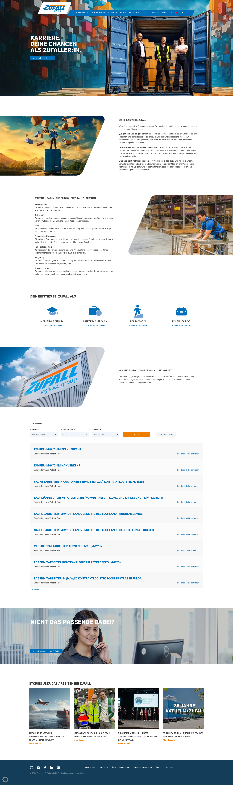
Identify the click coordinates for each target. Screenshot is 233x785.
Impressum (103, 767)
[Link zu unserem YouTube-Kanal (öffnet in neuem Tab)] (38, 767)
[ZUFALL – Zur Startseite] (54, 8)
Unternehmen (117, 13)
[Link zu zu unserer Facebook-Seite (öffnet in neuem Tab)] (45, 767)
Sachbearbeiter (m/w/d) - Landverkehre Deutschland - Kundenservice (88, 514)
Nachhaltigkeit (135, 13)
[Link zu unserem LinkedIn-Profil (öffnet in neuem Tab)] (52, 767)
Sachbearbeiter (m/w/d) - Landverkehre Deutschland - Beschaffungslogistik (94, 530)
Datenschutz (124, 767)
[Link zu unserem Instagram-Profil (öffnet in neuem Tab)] (32, 767)
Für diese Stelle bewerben (188, 453)
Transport (81, 13)
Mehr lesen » (35, 743)
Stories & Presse (152, 13)
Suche (136, 434)
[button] (183, 13)
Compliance (89, 767)
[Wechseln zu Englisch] (176, 13)
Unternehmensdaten (143, 767)
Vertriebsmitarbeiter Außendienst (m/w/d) (68, 546)
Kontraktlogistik (99, 13)
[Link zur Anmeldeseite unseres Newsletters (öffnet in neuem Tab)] (58, 767)
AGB (114, 767)
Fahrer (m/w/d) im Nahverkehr (57, 465)
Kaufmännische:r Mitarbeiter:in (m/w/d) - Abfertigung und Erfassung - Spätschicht (99, 498)
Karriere (166, 13)
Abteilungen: (97, 429)
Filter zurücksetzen (166, 434)
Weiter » (36, 589)
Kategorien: (35, 429)
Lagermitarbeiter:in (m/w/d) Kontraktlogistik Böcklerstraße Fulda (88, 578)
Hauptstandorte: (68, 429)
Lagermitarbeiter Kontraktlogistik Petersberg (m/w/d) (77, 562)
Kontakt (159, 767)
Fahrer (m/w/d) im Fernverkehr (57, 449)
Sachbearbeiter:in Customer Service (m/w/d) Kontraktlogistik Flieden (89, 481)
